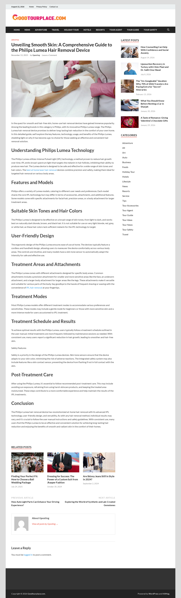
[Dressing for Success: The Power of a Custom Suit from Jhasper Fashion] (63, 463)
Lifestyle (15, 40)
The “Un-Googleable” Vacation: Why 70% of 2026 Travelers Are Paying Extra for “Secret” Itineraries (152, 85)
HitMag (166, 593)
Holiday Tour (71, 30)
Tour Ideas (127, 220)
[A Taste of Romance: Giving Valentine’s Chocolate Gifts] (130, 118)
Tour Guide (133, 30)
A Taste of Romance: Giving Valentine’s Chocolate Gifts (154, 119)
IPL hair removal (34, 287)
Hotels (87, 30)
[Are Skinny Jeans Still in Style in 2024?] (99, 463)
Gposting (36, 55)
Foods (125, 167)
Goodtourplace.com (36, 593)
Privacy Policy (41, 7)
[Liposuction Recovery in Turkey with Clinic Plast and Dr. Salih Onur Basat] (130, 64)
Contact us (53, 7)
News (27, 30)
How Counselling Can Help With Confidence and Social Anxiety (154, 50)
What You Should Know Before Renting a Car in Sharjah (152, 103)
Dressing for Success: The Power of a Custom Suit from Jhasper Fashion (62, 479)
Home (31, 7)
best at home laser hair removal (41, 169)
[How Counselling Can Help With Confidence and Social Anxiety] (130, 47)
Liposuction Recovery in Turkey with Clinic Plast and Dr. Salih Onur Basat (155, 67)
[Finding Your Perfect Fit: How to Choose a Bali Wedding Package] (27, 463)
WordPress (154, 593)
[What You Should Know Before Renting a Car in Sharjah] (130, 101)
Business (126, 162)
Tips (124, 200)
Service (125, 196)
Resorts (100, 30)
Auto (124, 157)
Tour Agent (115, 30)
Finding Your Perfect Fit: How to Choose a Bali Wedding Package (24, 479)
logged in (28, 554)
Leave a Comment (49, 55)
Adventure (41, 30)
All (123, 147)
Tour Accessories (130, 205)
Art (124, 152)
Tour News (127, 224)
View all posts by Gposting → (45, 523)
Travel (55, 30)
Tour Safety (150, 30)
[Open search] (168, 30)
